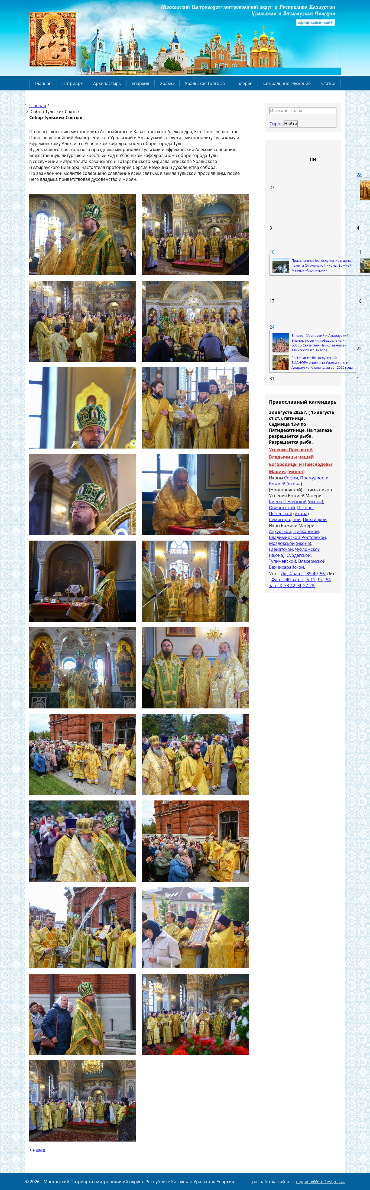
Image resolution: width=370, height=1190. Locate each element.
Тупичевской (282, 561)
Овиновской (282, 508)
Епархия (140, 83)
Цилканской (306, 531)
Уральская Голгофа (205, 83)
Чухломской (307, 549)
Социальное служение (287, 83)
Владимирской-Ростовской (297, 537)
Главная (43, 83)
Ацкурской (280, 531)
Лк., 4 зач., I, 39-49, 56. (303, 574)
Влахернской (312, 561)
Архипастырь (107, 83)
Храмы (167, 83)
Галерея (243, 83)
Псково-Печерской (291, 510)
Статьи (328, 83)
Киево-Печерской (288, 502)
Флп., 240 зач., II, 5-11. (293, 580)
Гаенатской (281, 549)
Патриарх (72, 83)
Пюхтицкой (315, 519)
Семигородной (285, 519)
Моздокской (282, 543)
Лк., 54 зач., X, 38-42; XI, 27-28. (300, 583)
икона (296, 472)
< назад (37, 1150)
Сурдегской (299, 555)
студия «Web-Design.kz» (320, 1182)
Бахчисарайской (286, 567)
